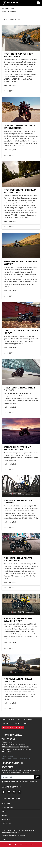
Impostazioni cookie (29, 830)
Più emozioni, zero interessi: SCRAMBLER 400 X (18, 559)
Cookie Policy (16, 830)
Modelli (11, 719)
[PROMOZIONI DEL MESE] (15, 844)
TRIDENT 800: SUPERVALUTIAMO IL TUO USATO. (19, 389)
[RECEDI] (32, 844)
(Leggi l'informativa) (31, 781)
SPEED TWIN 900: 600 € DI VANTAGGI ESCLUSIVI (20, 262)
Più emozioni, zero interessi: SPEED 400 (18, 501)
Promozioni (28, 719)
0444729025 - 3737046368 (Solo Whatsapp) (17, 749)
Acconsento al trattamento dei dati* (14, 781)
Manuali (4, 811)
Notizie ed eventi (6, 823)
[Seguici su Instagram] (14, 792)
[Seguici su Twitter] (19, 792)
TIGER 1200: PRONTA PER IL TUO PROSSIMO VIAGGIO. (18, 55)
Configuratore (6, 803)
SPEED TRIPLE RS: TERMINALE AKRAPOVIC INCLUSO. (17, 448)
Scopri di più (9, 91)
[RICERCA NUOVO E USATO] (10, 844)
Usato (19, 719)
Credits (4, 839)
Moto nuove (15, 19)
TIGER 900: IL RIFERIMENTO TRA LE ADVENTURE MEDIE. (19, 126)
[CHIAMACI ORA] (26, 844)
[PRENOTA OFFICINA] (21, 844)
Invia (37, 777)
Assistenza (6, 723)
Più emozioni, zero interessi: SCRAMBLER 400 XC (18, 619)
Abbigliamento (6, 819)
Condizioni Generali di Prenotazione (13, 835)
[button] (38, 3)
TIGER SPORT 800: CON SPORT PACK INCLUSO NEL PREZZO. (20, 191)
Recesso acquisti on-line (13, 727)
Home (4, 11)
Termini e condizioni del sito (11, 833)
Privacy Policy (6, 830)
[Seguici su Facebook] (4, 792)
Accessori (4, 815)
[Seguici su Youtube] (9, 792)
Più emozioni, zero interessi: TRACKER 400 (18, 680)
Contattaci (7, 752)
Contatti (24, 723)
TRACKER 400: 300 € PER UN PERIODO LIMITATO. (21, 331)
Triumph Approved (7, 807)
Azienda (16, 723)
